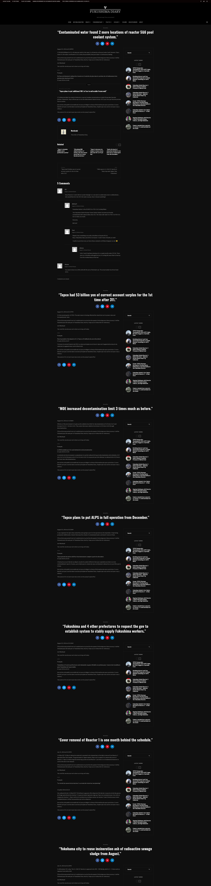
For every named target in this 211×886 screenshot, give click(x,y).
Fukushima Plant (97, 22)
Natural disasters (78, 22)
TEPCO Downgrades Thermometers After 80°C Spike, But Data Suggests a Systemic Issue (142, 70)
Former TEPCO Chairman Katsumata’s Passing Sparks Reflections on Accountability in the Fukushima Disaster (141, 103)
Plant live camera (26, 1)
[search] (149, 53)
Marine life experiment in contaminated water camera (46, 1)
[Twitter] (203, 1)
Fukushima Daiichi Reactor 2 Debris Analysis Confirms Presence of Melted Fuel (140, 86)
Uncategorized (133, 22)
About (141, 22)
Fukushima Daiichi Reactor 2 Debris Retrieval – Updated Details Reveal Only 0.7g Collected (140, 95)
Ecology (116, 22)
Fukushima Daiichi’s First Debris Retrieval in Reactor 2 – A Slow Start (141, 111)
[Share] (97, 43)
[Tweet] (102, 43)
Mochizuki (74, 130)
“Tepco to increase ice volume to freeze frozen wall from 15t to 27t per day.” (96, 151)
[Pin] (107, 43)
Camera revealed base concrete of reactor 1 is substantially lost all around (142, 127)
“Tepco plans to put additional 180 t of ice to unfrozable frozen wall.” (83, 91)
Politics (108, 22)
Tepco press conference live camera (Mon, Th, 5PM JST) (75, 1)
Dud (73, 230)
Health (88, 22)
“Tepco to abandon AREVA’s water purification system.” (63, 150)
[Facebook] (201, 1)
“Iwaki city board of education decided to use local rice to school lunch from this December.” (114, 151)
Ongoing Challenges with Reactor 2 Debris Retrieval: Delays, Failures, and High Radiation (142, 119)
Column (124, 22)
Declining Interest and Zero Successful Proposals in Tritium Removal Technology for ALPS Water (141, 78)
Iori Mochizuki (61, 63)
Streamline (105, 27)
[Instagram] (207, 1)
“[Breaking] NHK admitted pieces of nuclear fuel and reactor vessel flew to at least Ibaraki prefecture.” (80, 152)
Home (69, 22)
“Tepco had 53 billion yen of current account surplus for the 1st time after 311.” (70, 170)
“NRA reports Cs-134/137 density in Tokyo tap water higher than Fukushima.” (107, 170)
